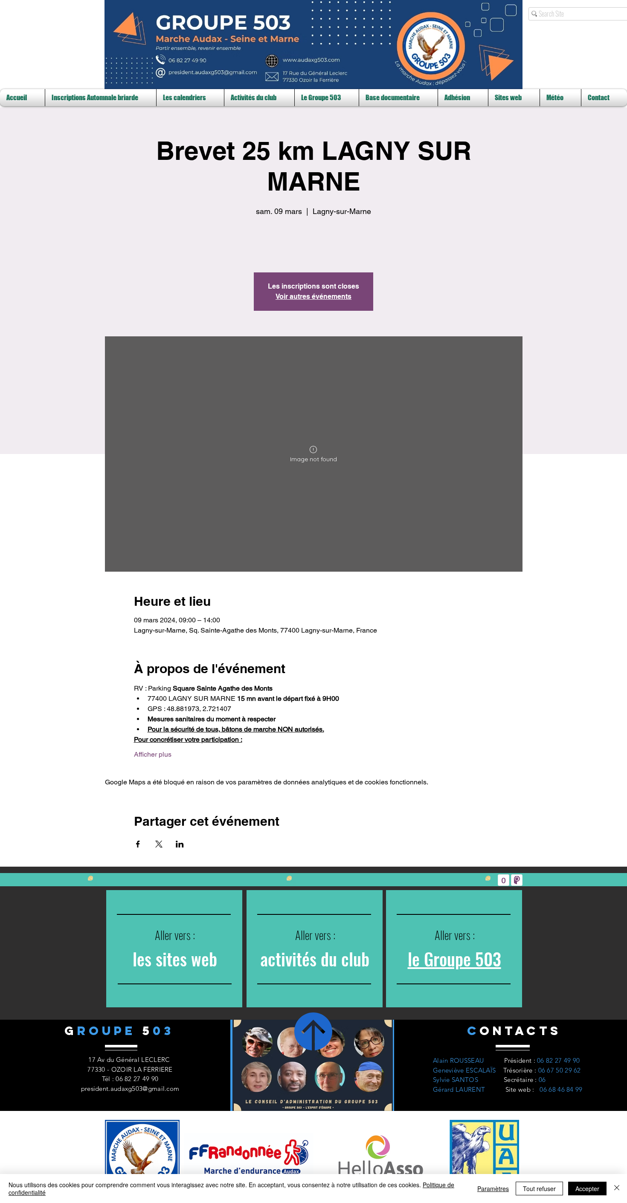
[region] (174, 948)
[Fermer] (617, 1188)
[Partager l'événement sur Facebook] (138, 844)
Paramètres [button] (493, 1188)
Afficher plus (152, 754)
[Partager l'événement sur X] (159, 844)
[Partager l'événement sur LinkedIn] (180, 844)
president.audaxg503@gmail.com (130, 1088)
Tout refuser (539, 1188)
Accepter (587, 1188)
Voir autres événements (313, 296)
